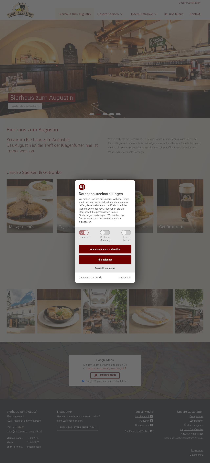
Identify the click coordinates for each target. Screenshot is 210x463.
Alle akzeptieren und (105, 249)
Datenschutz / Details (90, 277)
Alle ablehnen (105, 259)
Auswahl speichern (105, 268)
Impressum (125, 277)
